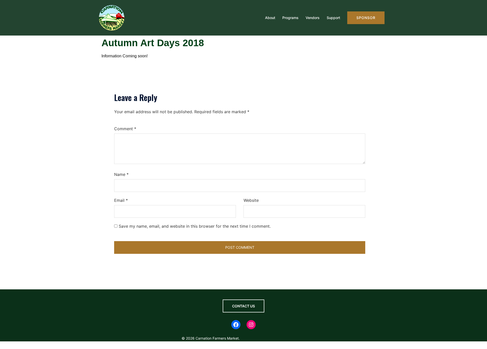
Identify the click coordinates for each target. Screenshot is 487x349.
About (270, 17)
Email (121, 200)
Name (121, 174)
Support (333, 17)
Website (251, 200)
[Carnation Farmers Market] (111, 17)
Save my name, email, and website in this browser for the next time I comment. (195, 226)
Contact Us (243, 306)
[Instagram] (251, 324)
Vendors (313, 17)
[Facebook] (235, 324)
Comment (125, 128)
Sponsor (365, 17)
